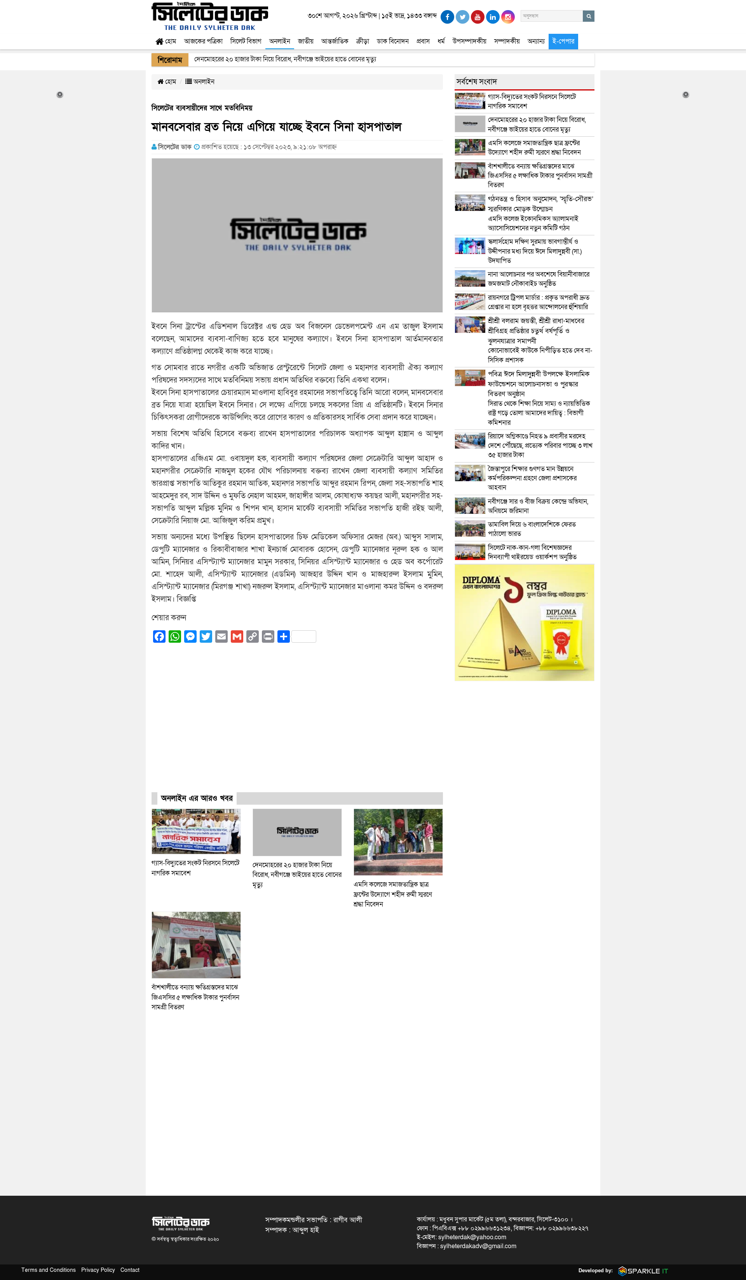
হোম (170, 41)
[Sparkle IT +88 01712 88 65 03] (641, 1270)
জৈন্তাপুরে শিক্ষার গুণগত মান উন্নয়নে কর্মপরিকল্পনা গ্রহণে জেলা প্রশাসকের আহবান (532, 478)
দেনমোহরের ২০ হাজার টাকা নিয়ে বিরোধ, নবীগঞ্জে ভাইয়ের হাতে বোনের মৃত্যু (297, 875)
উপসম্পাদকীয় (469, 41)
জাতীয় (306, 41)
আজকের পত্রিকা (203, 41)
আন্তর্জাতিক (335, 41)
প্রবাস (423, 41)
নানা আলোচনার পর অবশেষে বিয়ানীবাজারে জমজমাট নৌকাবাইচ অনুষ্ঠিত (538, 279)
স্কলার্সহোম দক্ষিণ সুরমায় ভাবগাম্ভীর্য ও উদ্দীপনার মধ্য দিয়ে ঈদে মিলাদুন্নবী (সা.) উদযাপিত (535, 251)
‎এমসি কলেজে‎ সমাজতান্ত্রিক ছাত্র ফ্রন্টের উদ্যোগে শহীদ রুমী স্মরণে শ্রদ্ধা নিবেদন (393, 894)
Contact (129, 1270)
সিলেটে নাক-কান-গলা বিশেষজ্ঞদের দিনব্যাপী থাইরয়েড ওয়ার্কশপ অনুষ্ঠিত (532, 552)
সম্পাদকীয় (507, 41)
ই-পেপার (563, 41)
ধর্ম (441, 41)
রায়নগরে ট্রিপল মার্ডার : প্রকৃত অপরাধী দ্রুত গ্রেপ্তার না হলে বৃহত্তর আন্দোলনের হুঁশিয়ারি (538, 302)
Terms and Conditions (48, 1270)
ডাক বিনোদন (393, 41)
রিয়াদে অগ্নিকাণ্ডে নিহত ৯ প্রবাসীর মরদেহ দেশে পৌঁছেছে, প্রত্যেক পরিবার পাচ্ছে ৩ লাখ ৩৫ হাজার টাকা (540, 446)
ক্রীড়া (362, 41)
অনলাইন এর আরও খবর (197, 798)
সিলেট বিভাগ (245, 41)
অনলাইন (279, 41)
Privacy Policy (98, 1270)
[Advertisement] (297, 724)
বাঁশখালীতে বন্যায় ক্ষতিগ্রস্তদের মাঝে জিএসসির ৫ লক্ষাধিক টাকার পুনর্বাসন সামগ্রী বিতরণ (195, 997)
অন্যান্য (536, 41)
